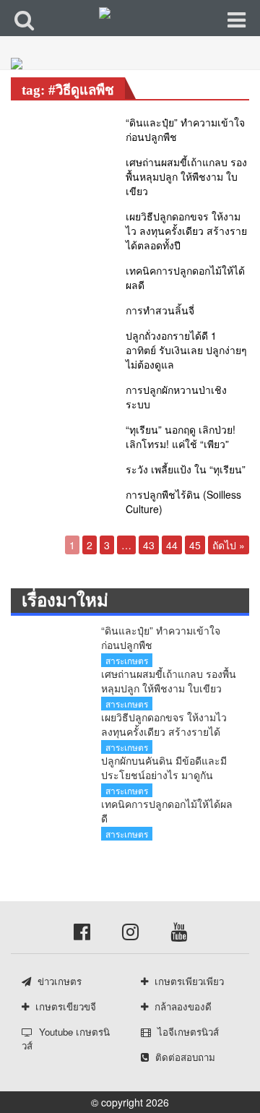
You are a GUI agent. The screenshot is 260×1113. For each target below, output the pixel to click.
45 (195, 545)
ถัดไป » (228, 545)
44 (172, 545)
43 (149, 545)
